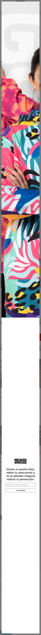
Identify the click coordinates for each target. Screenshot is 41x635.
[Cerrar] (36, 4)
